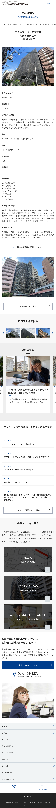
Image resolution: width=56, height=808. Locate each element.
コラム (4, 733)
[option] (13, 333)
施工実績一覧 (14, 24)
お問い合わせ (42, 790)
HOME (4, 24)
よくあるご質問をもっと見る (28, 510)
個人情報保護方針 (8, 779)
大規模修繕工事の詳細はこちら (28, 247)
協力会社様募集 (7, 773)
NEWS (4, 726)
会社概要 (5, 759)
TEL (13, 790)
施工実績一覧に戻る (28, 306)
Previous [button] (3, 333)
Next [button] (53, 333)
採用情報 (5, 766)
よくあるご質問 (7, 753)
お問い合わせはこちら (28, 665)
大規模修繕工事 (7, 746)
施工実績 (5, 740)
